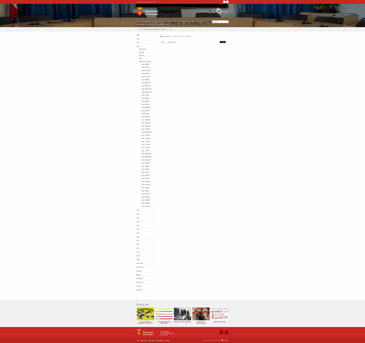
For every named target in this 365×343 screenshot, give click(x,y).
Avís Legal (151, 340)
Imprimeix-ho (172, 42)
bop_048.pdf (166, 36)
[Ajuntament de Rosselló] (147, 11)
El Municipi (156, 21)
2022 (150, 29)
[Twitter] (227, 2)
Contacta (200, 21)
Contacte (167, 340)
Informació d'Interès (187, 21)
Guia (163, 21)
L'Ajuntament (146, 21)
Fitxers (146, 29)
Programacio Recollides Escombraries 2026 (152, 24)
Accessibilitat (159, 340)
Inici (138, 21)
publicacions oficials (159, 29)
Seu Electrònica (172, 21)
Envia (163, 42)
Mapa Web (144, 340)
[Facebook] (224, 2)
